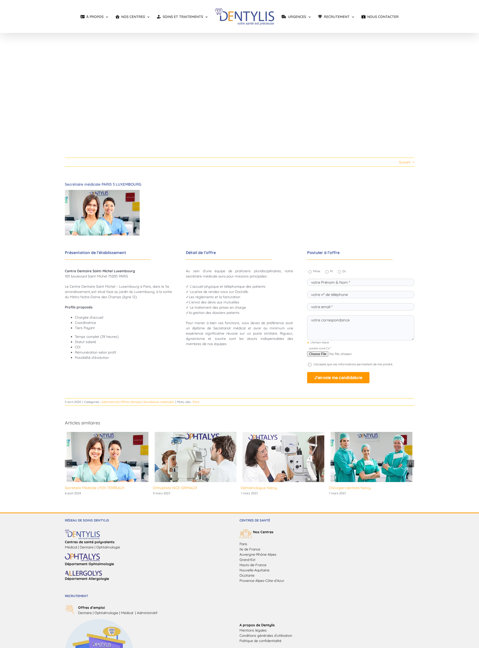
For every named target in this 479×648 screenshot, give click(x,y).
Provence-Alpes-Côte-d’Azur (262, 580)
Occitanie (247, 575)
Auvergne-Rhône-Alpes (258, 554)
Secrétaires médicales (158, 402)
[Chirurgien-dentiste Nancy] (371, 434)
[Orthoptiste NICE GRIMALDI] (196, 434)
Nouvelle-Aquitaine (254, 570)
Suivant (405, 162)
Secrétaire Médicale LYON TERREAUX (94, 488)
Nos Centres (263, 532)
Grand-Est (247, 559)
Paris (196, 402)
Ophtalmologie (106, 613)
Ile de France (250, 549)
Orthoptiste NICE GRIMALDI (175, 488)
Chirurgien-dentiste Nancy (350, 488)
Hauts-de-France (253, 565)
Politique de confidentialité (260, 641)
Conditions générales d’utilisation (266, 635)
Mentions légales (253, 630)
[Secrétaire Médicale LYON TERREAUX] (107, 434)
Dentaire (85, 613)
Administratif (110, 402)
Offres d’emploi (91, 607)
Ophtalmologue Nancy (259, 488)
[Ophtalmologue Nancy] (283, 434)
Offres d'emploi (131, 402)
